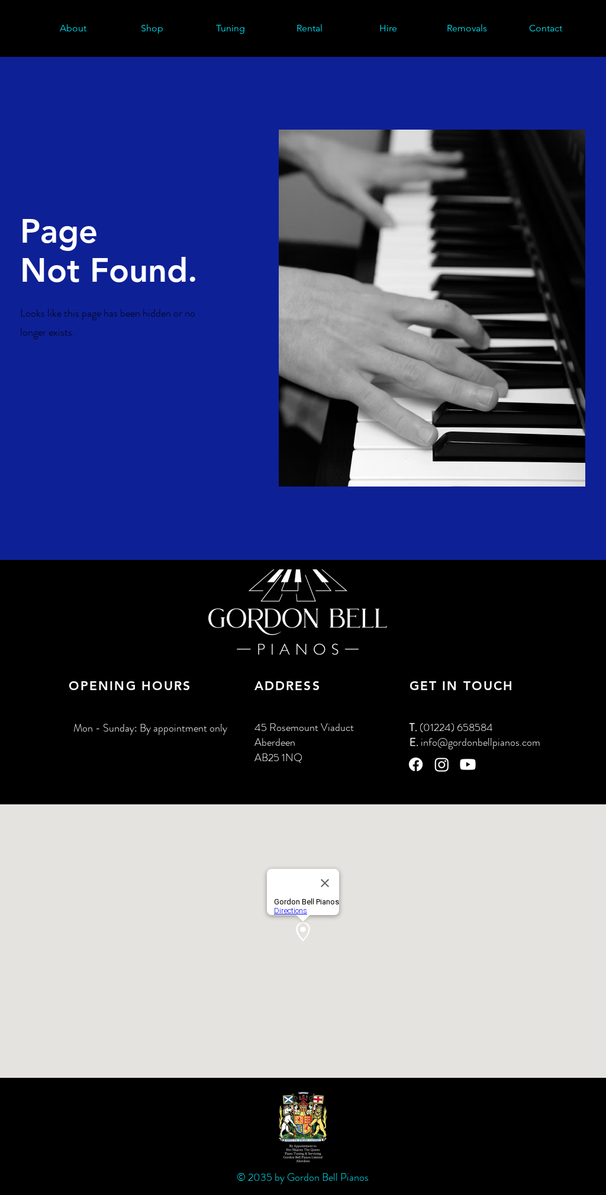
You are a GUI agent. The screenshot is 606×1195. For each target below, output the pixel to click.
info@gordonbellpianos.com (480, 742)
